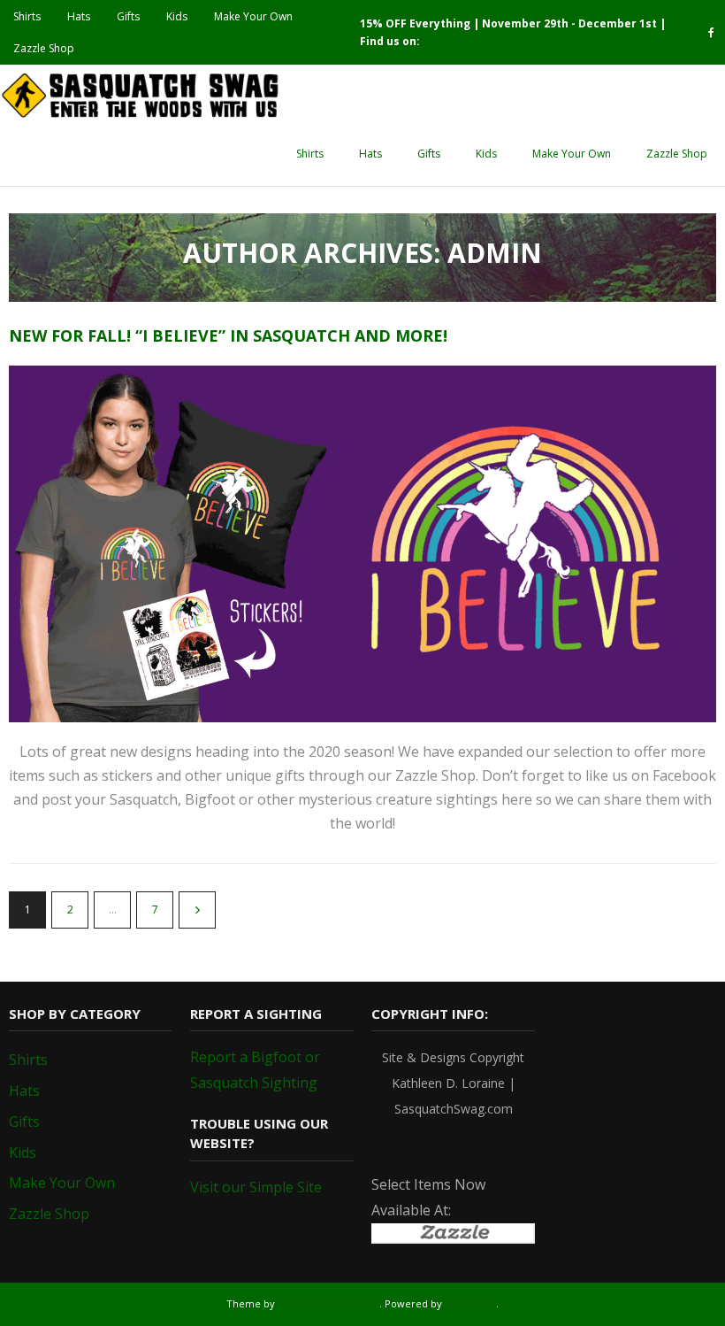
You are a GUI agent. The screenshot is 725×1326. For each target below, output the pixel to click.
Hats (78, 16)
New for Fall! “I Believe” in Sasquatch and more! (228, 335)
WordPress (470, 1303)
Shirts (27, 16)
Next (197, 910)
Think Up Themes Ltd (328, 1303)
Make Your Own (253, 16)
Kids (176, 16)
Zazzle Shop (43, 48)
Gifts (128, 16)
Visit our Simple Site (256, 1187)
